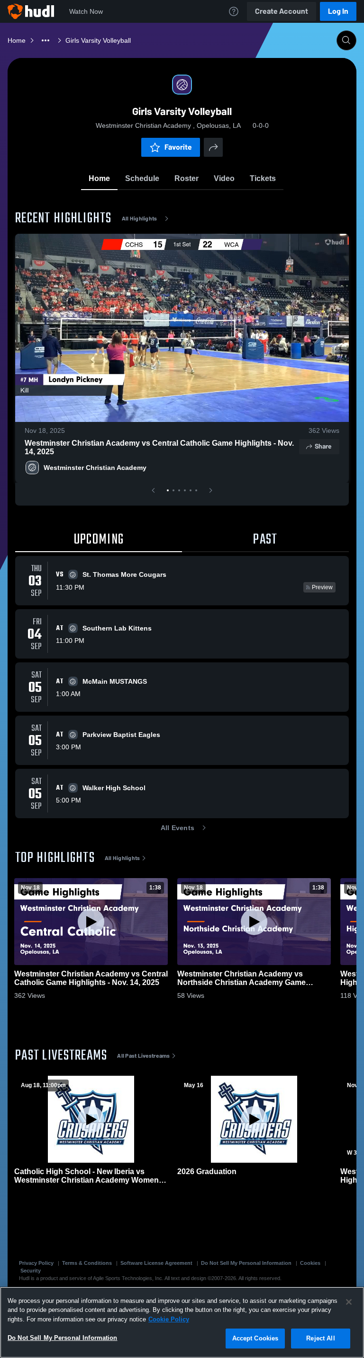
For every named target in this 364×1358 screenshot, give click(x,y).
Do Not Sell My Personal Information (246, 1263)
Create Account (281, 11)
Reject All (320, 1338)
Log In (338, 11)
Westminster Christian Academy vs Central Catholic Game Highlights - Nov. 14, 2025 (159, 447)
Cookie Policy (168, 1319)
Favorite (178, 147)
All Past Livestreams (143, 1056)
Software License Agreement (156, 1263)
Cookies (310, 1263)
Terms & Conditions (87, 1263)
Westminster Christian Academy (96, 467)
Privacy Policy (36, 1263)
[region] (182, 1322)
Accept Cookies (255, 1338)
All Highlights (139, 218)
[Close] (348, 1301)
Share (323, 446)
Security (30, 1270)
